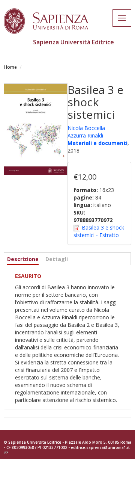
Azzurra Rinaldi (85, 135)
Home (10, 67)
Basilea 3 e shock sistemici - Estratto (99, 231)
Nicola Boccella (86, 127)
